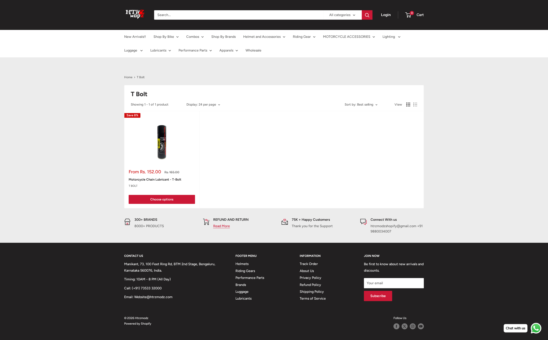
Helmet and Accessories (262, 37)
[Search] (367, 15)
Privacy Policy (310, 278)
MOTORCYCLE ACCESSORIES (346, 37)
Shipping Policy (312, 292)
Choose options (161, 199)
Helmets (242, 264)
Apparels (226, 50)
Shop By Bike (163, 37)
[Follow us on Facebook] (396, 326)
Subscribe (378, 296)
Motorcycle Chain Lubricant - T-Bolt (155, 179)
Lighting (389, 37)
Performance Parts (193, 50)
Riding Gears (245, 271)
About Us (307, 271)
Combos (192, 37)
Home (128, 77)
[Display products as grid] (408, 104)
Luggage (131, 50)
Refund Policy (310, 285)
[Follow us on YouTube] (421, 326)
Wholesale (253, 50)
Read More (221, 226)
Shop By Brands (223, 37)
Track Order (309, 264)
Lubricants (158, 50)
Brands (240, 285)
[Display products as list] (415, 104)
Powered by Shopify (137, 323)
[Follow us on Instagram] (413, 326)
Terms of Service (313, 298)
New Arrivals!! (135, 37)
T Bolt (140, 77)
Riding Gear (302, 37)
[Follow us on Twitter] (405, 326)
